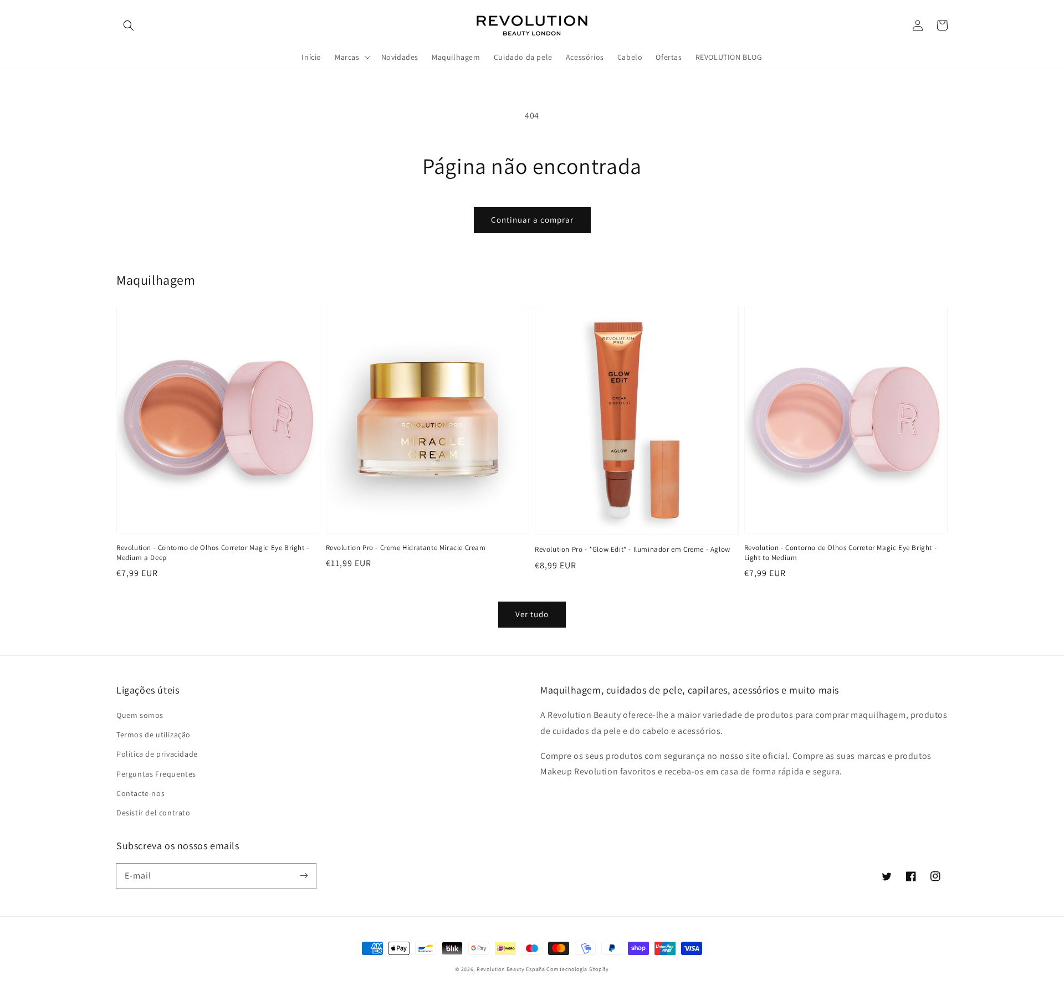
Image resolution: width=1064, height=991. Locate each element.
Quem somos (139, 715)
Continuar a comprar (532, 219)
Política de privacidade (157, 754)
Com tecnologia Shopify (577, 969)
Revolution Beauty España (511, 969)
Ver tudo (532, 614)
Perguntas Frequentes (156, 774)
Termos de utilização (153, 735)
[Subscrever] (303, 876)
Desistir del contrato (153, 813)
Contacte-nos (140, 793)
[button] (128, 25)
